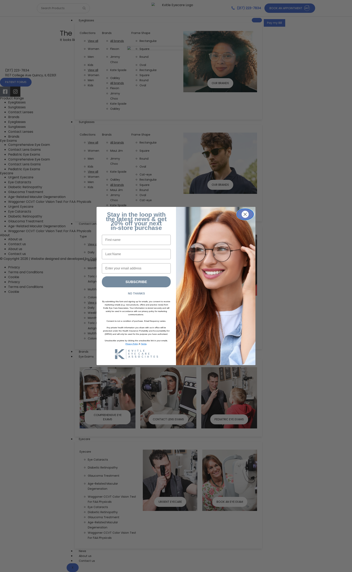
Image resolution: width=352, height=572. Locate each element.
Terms (143, 344)
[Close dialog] (245, 214)
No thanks (136, 293)
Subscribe (136, 282)
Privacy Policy (131, 344)
